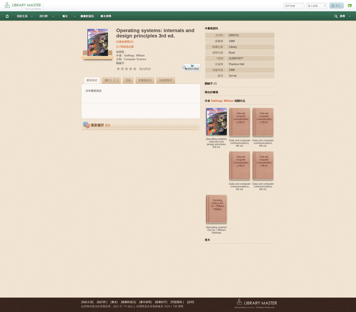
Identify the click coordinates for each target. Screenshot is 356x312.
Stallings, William (222, 100)
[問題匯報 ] (177, 302)
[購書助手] (161, 302)
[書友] (114, 302)
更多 (107, 125)
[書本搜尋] (145, 302)
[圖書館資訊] (128, 302)
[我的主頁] (87, 302)
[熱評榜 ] (102, 302)
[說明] (190, 302)
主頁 (7, 16)
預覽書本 (191, 67)
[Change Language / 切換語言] (350, 5)
